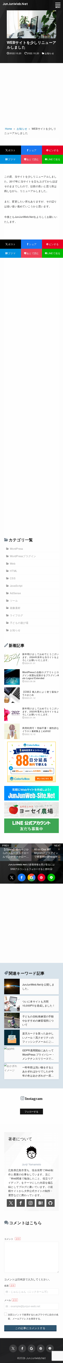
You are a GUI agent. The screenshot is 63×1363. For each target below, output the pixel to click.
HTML (13, 571)
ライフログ (16, 615)
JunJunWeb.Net (15, 4)
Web (12, 563)
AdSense (15, 593)
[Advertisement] (31, 93)
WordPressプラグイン (23, 556)
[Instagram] (30, 1203)
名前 (6, 1285)
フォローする (31, 1111)
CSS (13, 578)
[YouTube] (40, 1203)
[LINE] (51, 877)
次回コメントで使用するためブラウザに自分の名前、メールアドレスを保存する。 (33, 1316)
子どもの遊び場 (19, 623)
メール (7, 1300)
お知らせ (49, 53)
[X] (12, 877)
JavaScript (16, 586)
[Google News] (31, 877)
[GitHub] (50, 1203)
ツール (14, 600)
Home (8, 129)
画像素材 (15, 608)
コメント (9, 1238)
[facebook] (22, 877)
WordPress (16, 549)
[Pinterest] (41, 877)
